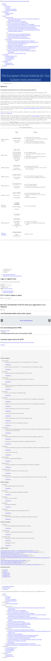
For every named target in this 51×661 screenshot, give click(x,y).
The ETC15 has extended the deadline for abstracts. (19, 35)
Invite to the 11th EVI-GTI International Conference (19, 38)
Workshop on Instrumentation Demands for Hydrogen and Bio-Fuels (23, 46)
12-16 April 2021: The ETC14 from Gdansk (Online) (19, 49)
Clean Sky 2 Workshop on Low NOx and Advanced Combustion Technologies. (25, 639)
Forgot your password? (8, 292)
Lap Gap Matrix (35, 115)
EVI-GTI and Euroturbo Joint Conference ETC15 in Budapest (21, 24)
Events (4, 16)
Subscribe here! (8, 63)
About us (5, 5)
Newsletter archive (9, 64)
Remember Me (5, 287)
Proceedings (8, 60)
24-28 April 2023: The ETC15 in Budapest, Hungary (19, 34)
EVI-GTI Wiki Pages (9, 59)
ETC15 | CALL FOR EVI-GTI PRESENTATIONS (18, 23)
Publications (5, 54)
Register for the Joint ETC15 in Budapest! (17, 21)
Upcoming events (9, 17)
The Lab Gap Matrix (9, 57)
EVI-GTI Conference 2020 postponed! (16, 621)
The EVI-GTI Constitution (10, 9)
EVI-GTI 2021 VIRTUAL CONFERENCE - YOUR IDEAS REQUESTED (23, 28)
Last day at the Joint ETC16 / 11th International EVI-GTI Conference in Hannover (23, 645)
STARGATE (9, 113)
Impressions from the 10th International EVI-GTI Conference (21, 41)
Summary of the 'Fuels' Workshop (15, 45)
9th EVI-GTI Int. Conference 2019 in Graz (17, 53)
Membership (6, 12)
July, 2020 (5, 571)
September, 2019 (7, 576)
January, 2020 (6, 572)
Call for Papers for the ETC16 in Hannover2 (17, 36)
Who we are (8, 6)
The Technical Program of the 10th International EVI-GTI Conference (20, 643)
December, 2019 (6, 574)
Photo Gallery (11, 642)
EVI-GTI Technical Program (26, 320)
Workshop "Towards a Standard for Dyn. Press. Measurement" (22, 47)
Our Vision (7, 7)
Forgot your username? (8, 291)
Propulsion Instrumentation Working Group (32, 108)
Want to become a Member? (9, 14)
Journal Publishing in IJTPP (11, 56)
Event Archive (8, 39)
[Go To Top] (0, 659)
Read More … (8, 364)
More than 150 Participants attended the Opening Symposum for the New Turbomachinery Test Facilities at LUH (23, 43)
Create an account (8, 288)
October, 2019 (6, 575)
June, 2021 (5, 569)
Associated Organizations (11, 10)
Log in (2, 288)
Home (4, 3)
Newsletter (5, 61)
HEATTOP (2, 113)
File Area (5, 65)
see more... (2, 344)
